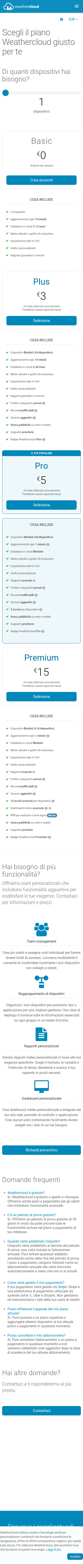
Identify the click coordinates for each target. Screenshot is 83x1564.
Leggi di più (53, 1549)
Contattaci (41, 1411)
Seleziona (41, 321)
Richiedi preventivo (41, 1150)
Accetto (75, 1556)
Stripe (62, 1287)
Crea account (41, 180)
